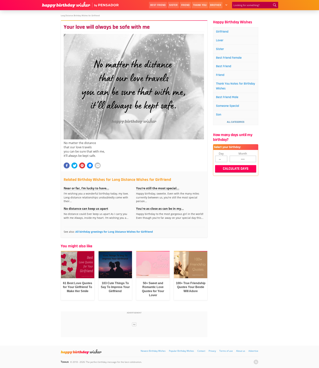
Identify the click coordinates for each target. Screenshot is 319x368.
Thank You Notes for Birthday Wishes (235, 86)
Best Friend (158, 5)
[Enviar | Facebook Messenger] (90, 165)
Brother (215, 5)
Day (221, 153)
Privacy (212, 350)
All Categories (235, 122)
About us (240, 350)
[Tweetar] (74, 165)
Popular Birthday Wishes (181, 350)
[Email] (98, 165)
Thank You (200, 5)
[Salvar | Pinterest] (82, 165)
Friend (185, 5)
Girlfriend (222, 31)
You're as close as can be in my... (160, 209)
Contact (201, 350)
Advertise (253, 350)
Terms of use (226, 350)
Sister (173, 5)
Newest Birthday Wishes (153, 350)
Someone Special (227, 106)
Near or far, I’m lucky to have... (86, 188)
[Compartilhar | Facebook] (67, 165)
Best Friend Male (227, 97)
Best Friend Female (229, 58)
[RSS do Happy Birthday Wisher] (256, 362)
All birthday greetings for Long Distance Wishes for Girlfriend (114, 231)
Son (218, 114)
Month (243, 153)
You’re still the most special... (157, 188)
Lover (219, 40)
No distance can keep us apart (86, 209)
